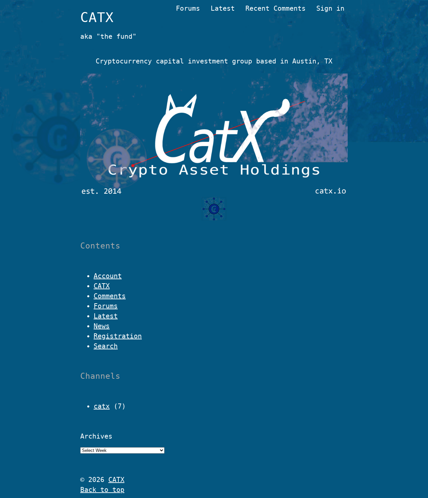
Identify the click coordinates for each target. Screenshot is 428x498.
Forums (188, 8)
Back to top (102, 490)
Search (106, 346)
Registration (118, 336)
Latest (223, 8)
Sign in (330, 8)
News (102, 326)
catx (102, 406)
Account (108, 276)
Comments (110, 296)
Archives (96, 436)
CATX (97, 17)
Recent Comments (275, 8)
